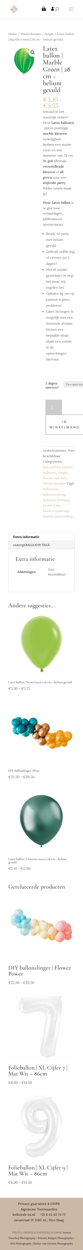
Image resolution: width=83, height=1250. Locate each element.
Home (12, 34)
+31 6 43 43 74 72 (52, 1214)
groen (47, 505)
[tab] (41, 537)
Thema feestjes (30, 34)
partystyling (64, 516)
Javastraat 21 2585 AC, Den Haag (39, 1220)
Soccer (48, 478)
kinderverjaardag (55, 511)
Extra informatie (26, 537)
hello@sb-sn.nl (23, 1214)
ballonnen (50, 489)
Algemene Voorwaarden (39, 1209)
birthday (63, 500)
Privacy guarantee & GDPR (39, 1204)
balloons (49, 500)
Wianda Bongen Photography (55, 1238)
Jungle (48, 34)
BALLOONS (51, 467)
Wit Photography (20, 1243)
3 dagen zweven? (52, 385)
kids (57, 505)
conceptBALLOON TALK (31, 545)
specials (60, 478)
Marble (48, 516)
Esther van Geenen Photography (53, 1243)
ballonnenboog (54, 494)
